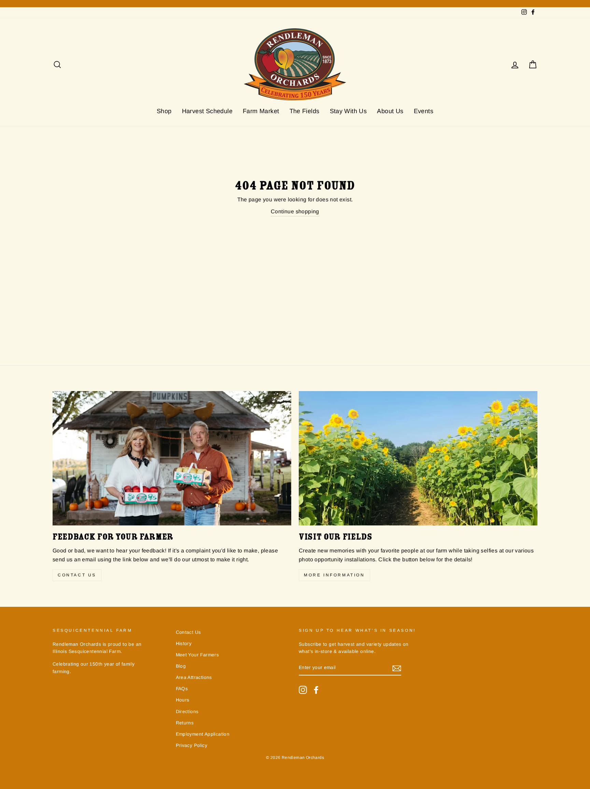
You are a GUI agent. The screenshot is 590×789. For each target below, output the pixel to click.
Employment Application (203, 734)
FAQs (182, 688)
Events (423, 111)
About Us (390, 111)
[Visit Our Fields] (418, 458)
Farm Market (261, 111)
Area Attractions (194, 677)
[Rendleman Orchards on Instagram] (303, 690)
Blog (181, 666)
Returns (185, 722)
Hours (182, 700)
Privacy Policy (192, 745)
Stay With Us (348, 111)
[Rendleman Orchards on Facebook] (316, 690)
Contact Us (77, 575)
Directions (187, 711)
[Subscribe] (396, 668)
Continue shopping (295, 211)
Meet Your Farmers (197, 654)
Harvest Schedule (207, 111)
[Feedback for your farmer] (172, 458)
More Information (334, 575)
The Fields (305, 111)
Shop (164, 111)
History (184, 643)
